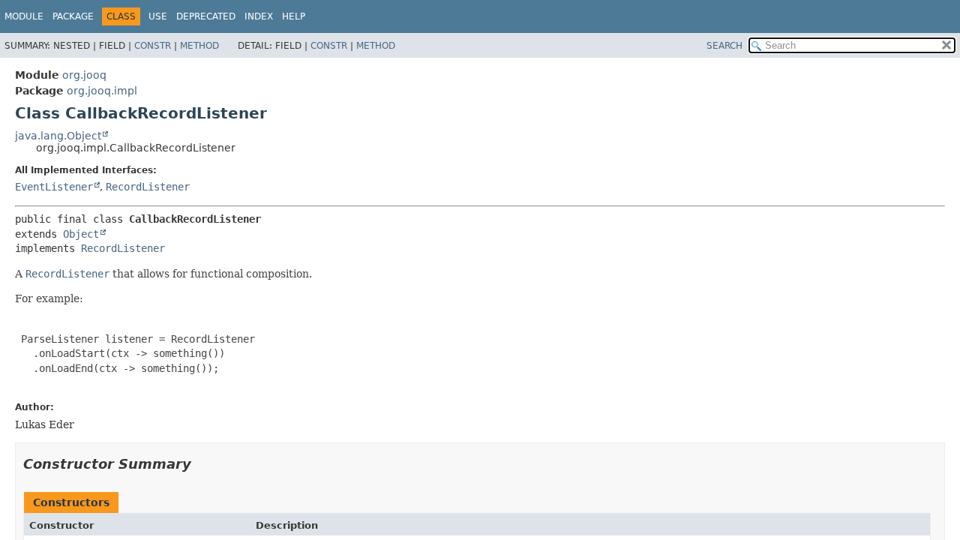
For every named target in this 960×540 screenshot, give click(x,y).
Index (258, 16)
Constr (152, 45)
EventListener (54, 187)
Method (199, 45)
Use (157, 16)
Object (81, 234)
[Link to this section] (202, 464)
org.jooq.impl (102, 91)
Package (73, 16)
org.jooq (84, 75)
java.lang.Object (58, 136)
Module (24, 16)
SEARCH (724, 45)
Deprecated (206, 16)
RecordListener (148, 187)
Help (293, 16)
